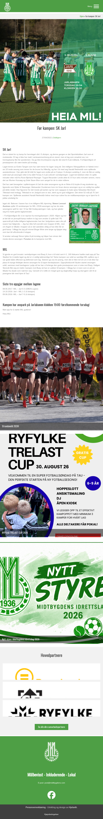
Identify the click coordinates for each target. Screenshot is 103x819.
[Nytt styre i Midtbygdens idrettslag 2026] (51, 593)
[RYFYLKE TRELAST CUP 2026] (51, 487)
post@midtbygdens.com (55, 783)
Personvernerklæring (36, 807)
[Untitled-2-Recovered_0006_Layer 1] (51, 708)
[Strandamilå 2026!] (51, 380)
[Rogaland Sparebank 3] (51, 671)
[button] (92, 6)
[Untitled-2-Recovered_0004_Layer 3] (51, 690)
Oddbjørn (57, 138)
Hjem (82, 16)
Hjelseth (73, 807)
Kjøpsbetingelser (51, 814)
